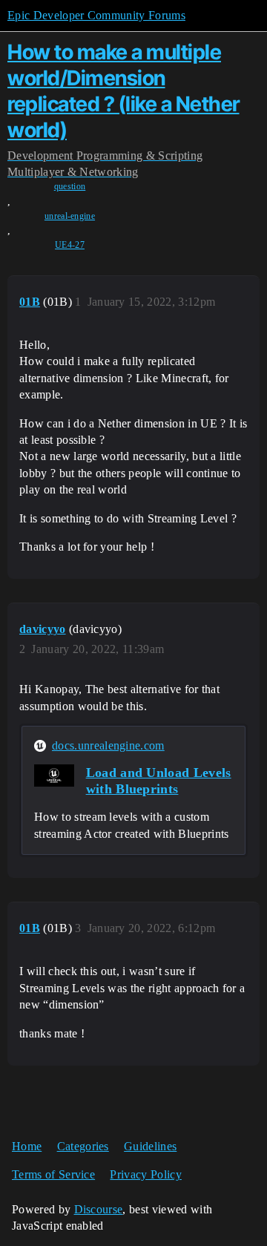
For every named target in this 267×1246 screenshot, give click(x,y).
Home (27, 1146)
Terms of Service (53, 1174)
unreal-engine (69, 216)
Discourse (98, 1209)
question (70, 186)
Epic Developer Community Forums (96, 15)
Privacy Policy (145, 1174)
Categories (83, 1146)
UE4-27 (70, 245)
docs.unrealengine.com (108, 745)
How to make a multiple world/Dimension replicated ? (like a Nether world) (123, 90)
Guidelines (150, 1146)
